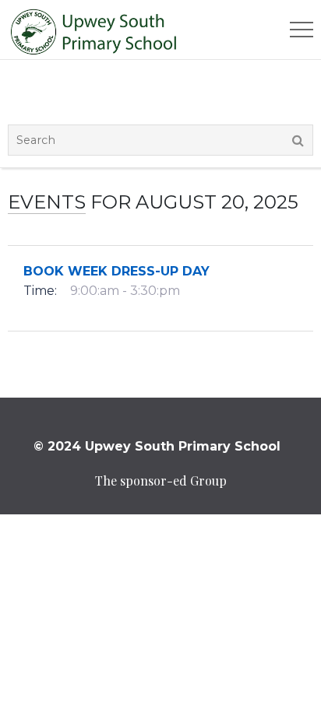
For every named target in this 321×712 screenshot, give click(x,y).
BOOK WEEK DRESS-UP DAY (116, 271)
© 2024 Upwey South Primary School (157, 446)
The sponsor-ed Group (161, 480)
